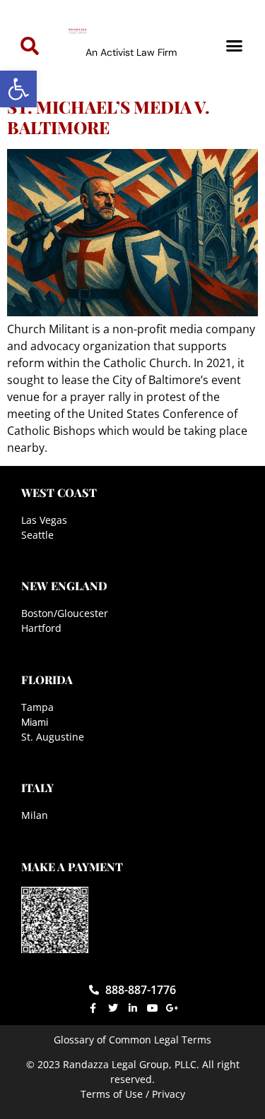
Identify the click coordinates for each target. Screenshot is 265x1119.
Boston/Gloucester (64, 613)
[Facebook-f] (93, 1008)
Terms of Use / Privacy (133, 1094)
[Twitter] (113, 1008)
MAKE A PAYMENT (72, 866)
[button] (18, 89)
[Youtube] (153, 1008)
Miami (34, 722)
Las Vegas (44, 520)
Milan (34, 815)
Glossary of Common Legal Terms (132, 1039)
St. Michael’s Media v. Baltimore (108, 116)
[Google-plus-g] (172, 1008)
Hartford (41, 628)
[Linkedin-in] (133, 1008)
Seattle (37, 534)
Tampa (37, 707)
